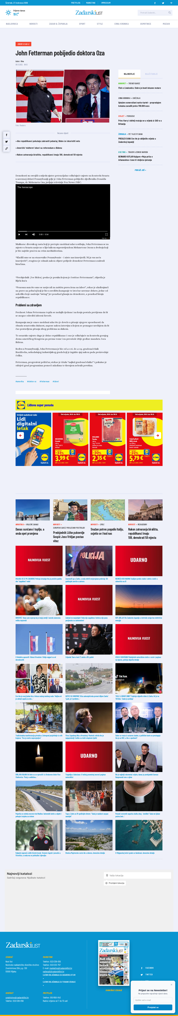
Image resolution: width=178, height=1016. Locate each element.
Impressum (105, 2)
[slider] (62, 231)
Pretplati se (153, 1007)
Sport (82, 23)
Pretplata (75, 2)
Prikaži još (140, 170)
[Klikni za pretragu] (169, 12)
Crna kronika (121, 23)
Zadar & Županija (58, 23)
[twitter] (163, 2)
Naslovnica (12, 23)
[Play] (19, 234)
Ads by (104, 238)
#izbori (56, 381)
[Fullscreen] (106, 234)
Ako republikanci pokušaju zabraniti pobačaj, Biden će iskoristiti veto (48, 140)
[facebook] (155, 2)
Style (100, 23)
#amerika (20, 381)
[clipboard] (6, 148)
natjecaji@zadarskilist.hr (53, 971)
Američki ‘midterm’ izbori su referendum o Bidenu (39, 147)
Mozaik (166, 23)
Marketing (90, 2)
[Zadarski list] (89, 12)
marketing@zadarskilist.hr (61, 968)
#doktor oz (31, 381)
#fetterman (44, 381)
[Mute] (33, 234)
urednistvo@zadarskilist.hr (17, 997)
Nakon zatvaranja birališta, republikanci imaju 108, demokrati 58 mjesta (49, 154)
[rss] (171, 2)
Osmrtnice (145, 23)
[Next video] (26, 234)
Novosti (33, 23)
